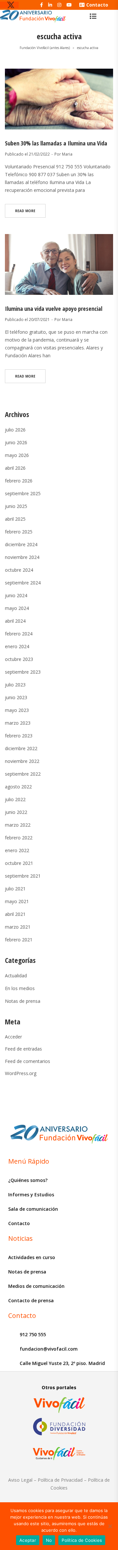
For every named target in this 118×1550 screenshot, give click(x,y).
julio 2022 (15, 799)
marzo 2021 (17, 927)
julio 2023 (15, 685)
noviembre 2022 (22, 761)
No (49, 1540)
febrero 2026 (18, 481)
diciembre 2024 (21, 544)
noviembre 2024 (22, 557)
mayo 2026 (17, 455)
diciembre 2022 (21, 748)
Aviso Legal (20, 1480)
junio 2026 (16, 442)
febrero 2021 (18, 939)
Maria (67, 154)
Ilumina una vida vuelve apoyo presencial (53, 308)
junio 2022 (16, 812)
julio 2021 (15, 888)
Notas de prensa (22, 1001)
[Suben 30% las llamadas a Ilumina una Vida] (59, 99)
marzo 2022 (17, 825)
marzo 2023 (17, 723)
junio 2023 (16, 697)
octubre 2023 (19, 659)
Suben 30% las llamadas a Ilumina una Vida (56, 143)
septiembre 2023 (23, 672)
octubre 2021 (19, 863)
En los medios (20, 988)
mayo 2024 (17, 608)
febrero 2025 (18, 532)
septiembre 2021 (23, 876)
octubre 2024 (19, 570)
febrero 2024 (18, 634)
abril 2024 (15, 621)
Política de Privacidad (60, 1480)
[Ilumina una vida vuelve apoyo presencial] (59, 264)
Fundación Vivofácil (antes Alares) (45, 47)
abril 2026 (15, 468)
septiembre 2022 (23, 774)
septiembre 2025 (23, 493)
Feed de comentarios (27, 1061)
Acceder (13, 1037)
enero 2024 (17, 646)
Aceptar (27, 1540)
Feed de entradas (23, 1049)
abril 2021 (15, 914)
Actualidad (16, 975)
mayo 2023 (17, 710)
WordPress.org (20, 1073)
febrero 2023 (18, 736)
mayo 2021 (17, 901)
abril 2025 (15, 519)
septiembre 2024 (23, 583)
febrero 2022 (18, 837)
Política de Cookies (82, 1540)
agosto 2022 (18, 786)
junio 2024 (16, 595)
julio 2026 (15, 430)
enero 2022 (17, 850)
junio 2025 (16, 506)
